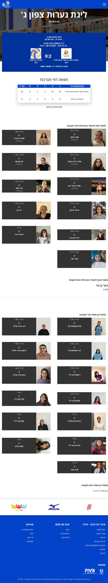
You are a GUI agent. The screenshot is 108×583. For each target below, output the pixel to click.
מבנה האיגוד (100, 533)
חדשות (102, 537)
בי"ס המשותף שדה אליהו (54, 43)
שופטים (102, 549)
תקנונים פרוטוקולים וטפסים (95, 545)
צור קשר (30, 537)
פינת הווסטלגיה (27, 529)
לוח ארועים (65, 537)
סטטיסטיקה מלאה (54, 107)
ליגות (67, 529)
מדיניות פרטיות (99, 541)
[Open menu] (104, 4)
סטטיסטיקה (65, 533)
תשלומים (30, 541)
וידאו (31, 533)
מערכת (102, 553)
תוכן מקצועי (101, 529)
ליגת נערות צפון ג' (54, 37)
